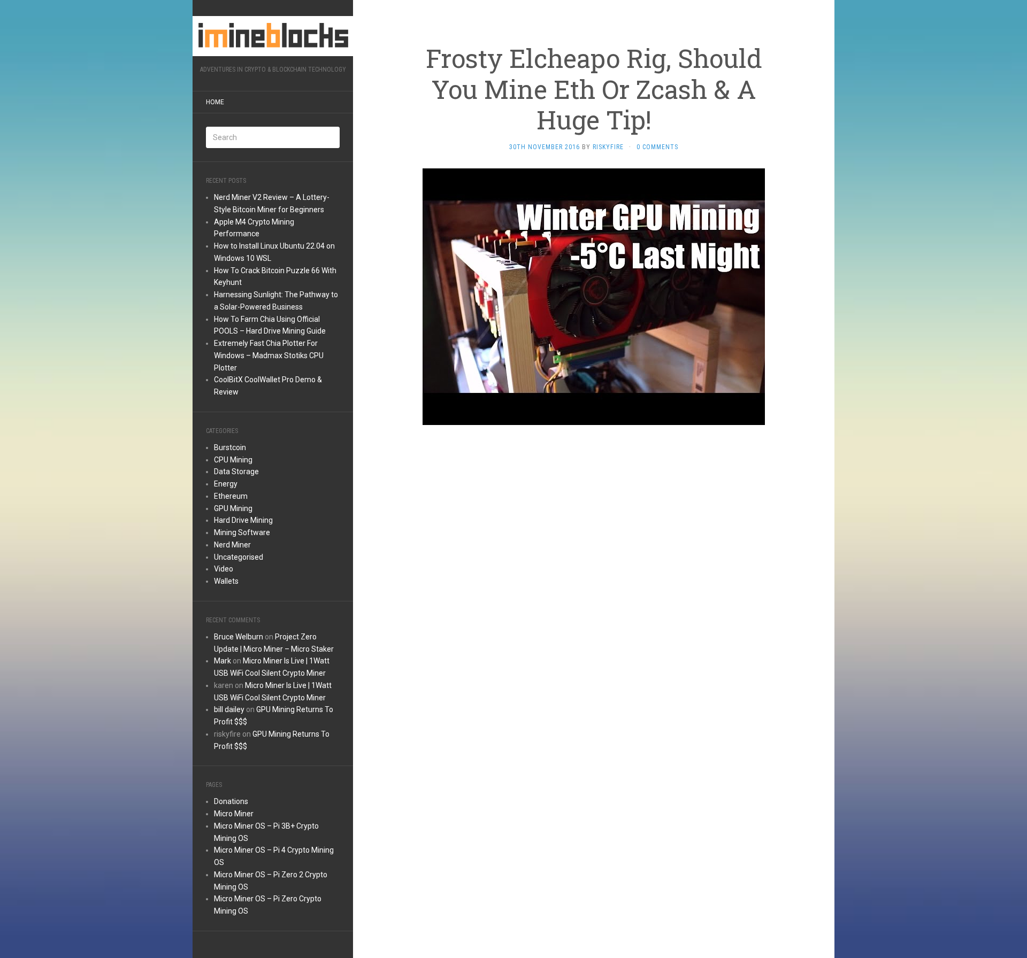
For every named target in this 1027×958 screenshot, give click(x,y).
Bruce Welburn (238, 636)
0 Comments (657, 147)
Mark (222, 660)
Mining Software (242, 532)
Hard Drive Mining (243, 520)
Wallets (226, 581)
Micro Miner (234, 813)
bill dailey (229, 709)
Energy (225, 484)
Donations (231, 801)
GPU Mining (233, 508)
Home (215, 102)
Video (223, 569)
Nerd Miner (232, 544)
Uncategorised (238, 557)
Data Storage (236, 471)
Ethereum (231, 496)
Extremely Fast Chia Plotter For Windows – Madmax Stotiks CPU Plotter (269, 355)
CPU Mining (233, 459)
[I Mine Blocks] (273, 36)
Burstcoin (230, 447)
